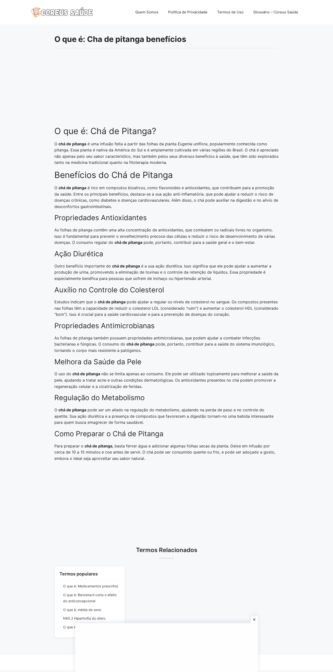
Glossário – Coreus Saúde (275, 12)
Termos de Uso (230, 12)
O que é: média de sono (82, 610)
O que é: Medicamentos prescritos (90, 586)
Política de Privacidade (187, 12)
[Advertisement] (166, 90)
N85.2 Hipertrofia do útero (84, 618)
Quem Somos (146, 12)
